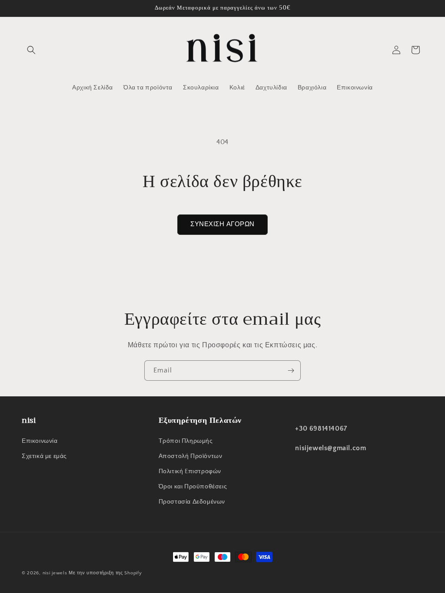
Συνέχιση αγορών (222, 224)
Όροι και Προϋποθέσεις (193, 486)
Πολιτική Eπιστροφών (190, 471)
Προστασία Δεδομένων (192, 501)
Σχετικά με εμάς (44, 456)
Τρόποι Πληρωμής (186, 441)
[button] (31, 49)
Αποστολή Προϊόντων (190, 456)
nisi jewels (56, 573)
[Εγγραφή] (290, 370)
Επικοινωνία (40, 441)
